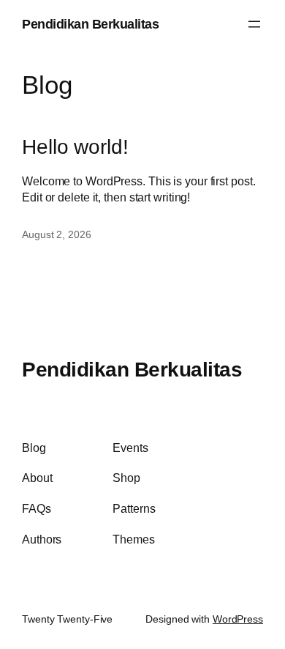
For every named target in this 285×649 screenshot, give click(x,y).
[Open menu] (254, 24)
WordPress (238, 619)
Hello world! (75, 147)
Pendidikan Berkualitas (90, 23)
